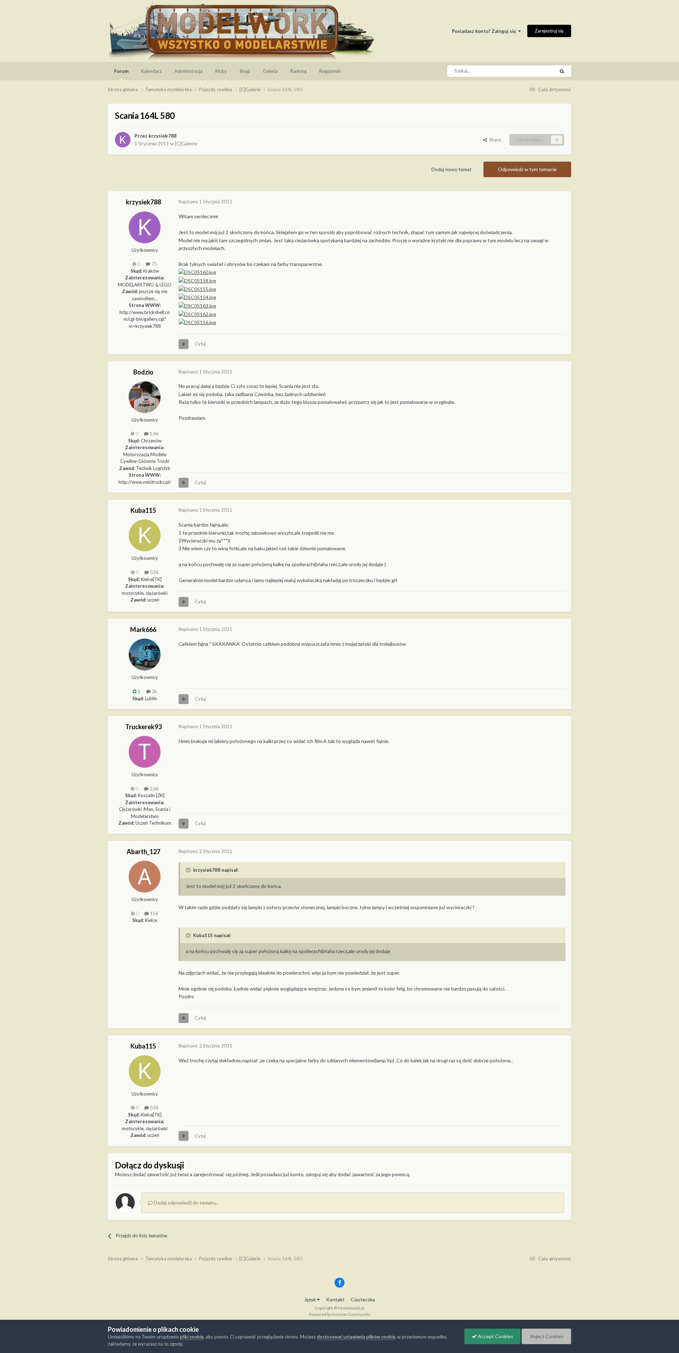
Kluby (221, 71)
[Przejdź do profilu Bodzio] (145, 397)
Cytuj (200, 344)
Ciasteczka (363, 1299)
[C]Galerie (186, 143)
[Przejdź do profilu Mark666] (145, 654)
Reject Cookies (546, 1336)
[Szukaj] (562, 71)
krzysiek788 (162, 136)
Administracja (188, 71)
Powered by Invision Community (339, 1314)
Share (494, 140)
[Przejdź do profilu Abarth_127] (145, 877)
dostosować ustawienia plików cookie (356, 1337)
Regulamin (330, 71)
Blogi (245, 71)
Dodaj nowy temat (451, 169)
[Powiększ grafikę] (197, 313)
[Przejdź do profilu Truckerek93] (145, 752)
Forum (121, 71)
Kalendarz (151, 71)
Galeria (270, 71)
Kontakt (335, 1299)
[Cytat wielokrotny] (183, 344)
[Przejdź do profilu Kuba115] (145, 535)
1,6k (154, 433)
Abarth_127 (143, 851)
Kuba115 (143, 510)
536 (153, 572)
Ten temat (535, 71)
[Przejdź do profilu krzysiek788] (122, 139)
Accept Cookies (495, 1336)
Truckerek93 (143, 727)
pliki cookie (191, 1337)
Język (310, 1299)
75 (153, 264)
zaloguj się (317, 1174)
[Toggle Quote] (189, 870)
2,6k (154, 788)
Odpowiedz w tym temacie (527, 169)
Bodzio (143, 372)
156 (153, 913)
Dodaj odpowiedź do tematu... (186, 1203)
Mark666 (143, 629)
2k (154, 691)
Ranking (298, 71)
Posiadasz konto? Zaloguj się (485, 31)
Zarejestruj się (549, 31)
